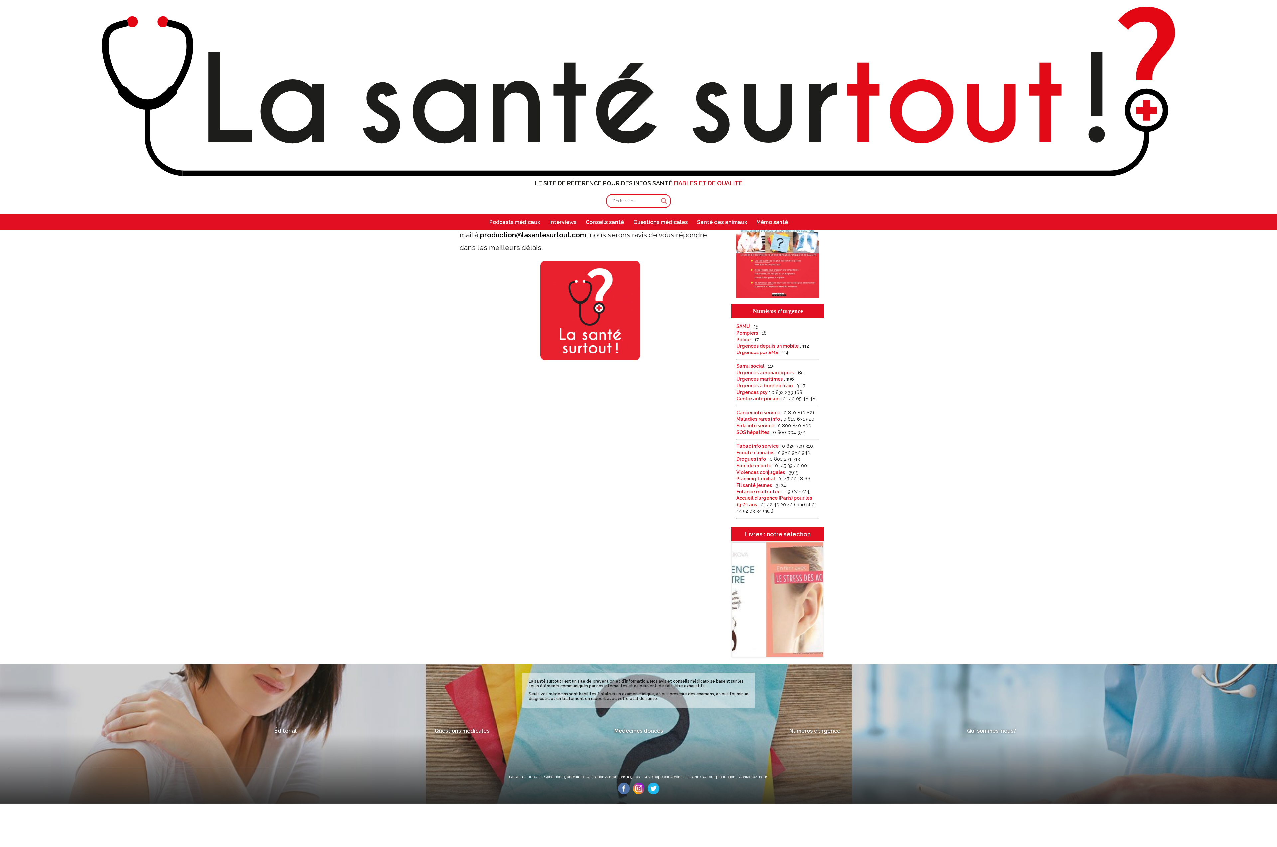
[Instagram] (638, 792)
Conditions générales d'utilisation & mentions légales (592, 777)
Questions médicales (660, 222)
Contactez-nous (753, 777)
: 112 (772, 346)
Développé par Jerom (663, 777)
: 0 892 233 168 (769, 392)
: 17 (747, 339)
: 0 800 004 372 (770, 432)
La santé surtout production (710, 777)
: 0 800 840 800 (773, 425)
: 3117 (770, 385)
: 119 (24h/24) (773, 491)
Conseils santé (605, 222)
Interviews (562, 222)
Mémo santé (772, 222)
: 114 (762, 352)
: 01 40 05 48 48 (775, 398)
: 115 (755, 366)
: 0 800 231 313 (768, 459)
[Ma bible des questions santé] (777, 296)
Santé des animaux (722, 222)
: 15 (747, 326)
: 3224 (761, 485)
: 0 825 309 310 (774, 446)
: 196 (765, 379)
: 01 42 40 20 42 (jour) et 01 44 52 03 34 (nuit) (776, 504)
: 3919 (767, 472)
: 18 (751, 333)
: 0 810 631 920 (775, 419)
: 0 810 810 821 (775, 412)
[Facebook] (624, 792)
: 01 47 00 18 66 (773, 478)
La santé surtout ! (525, 777)
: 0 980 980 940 (773, 452)
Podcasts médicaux (514, 222)
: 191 (770, 372)
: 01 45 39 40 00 (771, 465)
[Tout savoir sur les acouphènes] (777, 655)
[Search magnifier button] (664, 201)
